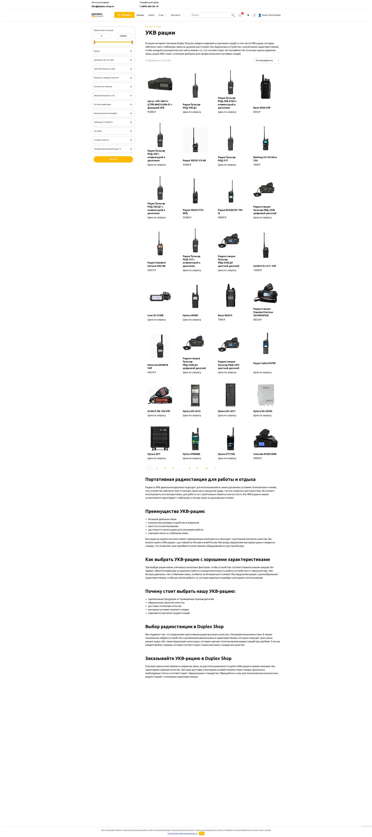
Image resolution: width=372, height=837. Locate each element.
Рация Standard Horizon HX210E (156, 264)
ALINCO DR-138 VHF (158, 411)
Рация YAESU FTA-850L (193, 212)
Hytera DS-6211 (227, 411)
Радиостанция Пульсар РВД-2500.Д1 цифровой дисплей (194, 363)
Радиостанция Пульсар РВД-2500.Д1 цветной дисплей (228, 261)
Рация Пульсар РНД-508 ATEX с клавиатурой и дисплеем (227, 103)
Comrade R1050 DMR (264, 454)
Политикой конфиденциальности (182, 833)
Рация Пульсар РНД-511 (227, 159)
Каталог (149, 26)
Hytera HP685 (190, 315)
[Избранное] (248, 15)
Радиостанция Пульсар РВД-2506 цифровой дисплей (264, 210)
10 (206, 468)
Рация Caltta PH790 (264, 363)
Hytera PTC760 (226, 454)
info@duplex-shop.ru (103, 6)
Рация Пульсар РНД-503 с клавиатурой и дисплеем (156, 155)
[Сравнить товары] (254, 15)
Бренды (140, 15)
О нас (161, 15)
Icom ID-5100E (155, 315)
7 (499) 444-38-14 (149, 6)
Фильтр (113, 159)
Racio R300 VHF (262, 107)
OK (201, 833)
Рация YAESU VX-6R (194, 160)
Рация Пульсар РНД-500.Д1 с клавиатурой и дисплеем (156, 208)
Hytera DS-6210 (191, 411)
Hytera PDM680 (191, 454)
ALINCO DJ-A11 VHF (264, 266)
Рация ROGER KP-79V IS (230, 212)
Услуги (151, 15)
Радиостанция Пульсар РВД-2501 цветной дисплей (228, 364)
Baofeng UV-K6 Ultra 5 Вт (265, 159)
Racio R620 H (225, 315)
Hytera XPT (153, 454)
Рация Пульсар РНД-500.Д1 (191, 106)
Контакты (175, 15)
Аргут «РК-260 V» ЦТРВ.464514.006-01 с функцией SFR (159, 104)
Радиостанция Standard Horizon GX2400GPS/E (263, 312)
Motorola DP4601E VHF (157, 366)
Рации (158, 26)
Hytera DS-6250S (262, 411)
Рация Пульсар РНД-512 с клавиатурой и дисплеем (191, 261)
